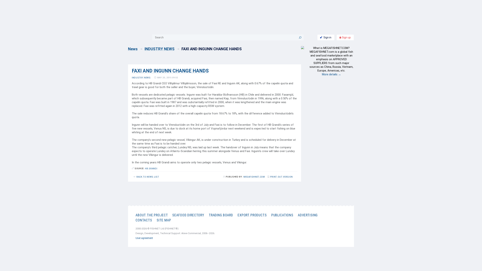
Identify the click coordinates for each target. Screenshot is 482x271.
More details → (331, 74)
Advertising (308, 215)
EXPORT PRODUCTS (252, 215)
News (133, 49)
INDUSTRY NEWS (160, 49)
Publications (282, 215)
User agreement (144, 238)
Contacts (144, 220)
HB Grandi (151, 168)
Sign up (346, 37)
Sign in (327, 37)
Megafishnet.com (254, 177)
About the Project (152, 215)
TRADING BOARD (221, 215)
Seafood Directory (188, 215)
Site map (164, 220)
